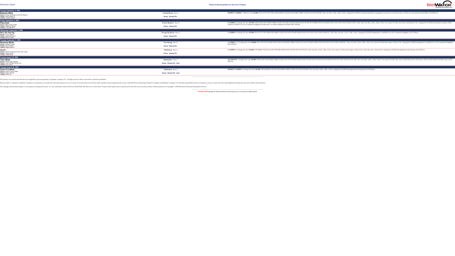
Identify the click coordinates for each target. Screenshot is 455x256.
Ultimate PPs (173, 16)
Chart (178, 63)
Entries (166, 16)
